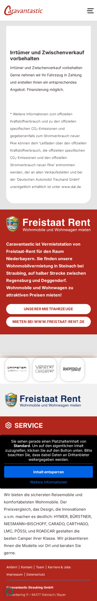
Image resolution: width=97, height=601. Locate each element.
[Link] (23, 10)
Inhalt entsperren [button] (48, 472)
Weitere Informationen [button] (48, 482)
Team (40, 567)
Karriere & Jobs (59, 567)
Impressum (14, 574)
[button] (9, 591)
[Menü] (89, 10)
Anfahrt (11, 567)
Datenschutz (35, 574)
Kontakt (26, 567)
